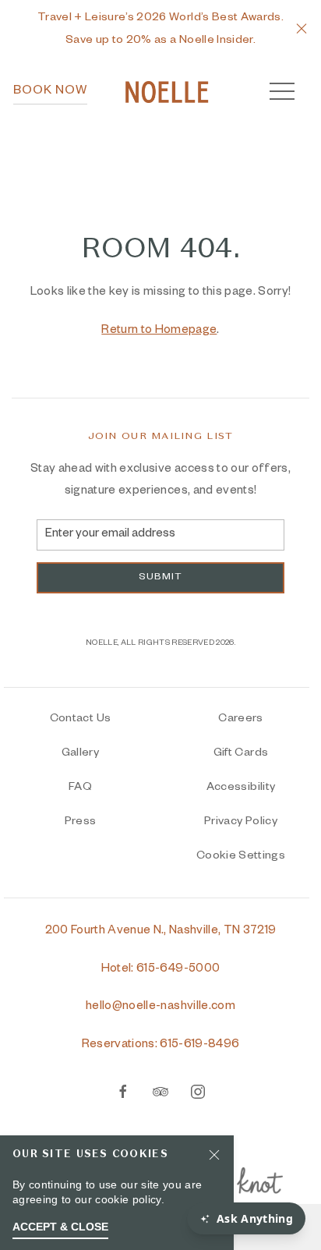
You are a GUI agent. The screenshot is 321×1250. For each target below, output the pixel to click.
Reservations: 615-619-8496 (161, 1045)
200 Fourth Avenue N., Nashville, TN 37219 (161, 931)
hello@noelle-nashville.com (160, 1007)
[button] (301, 30)
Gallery (80, 754)
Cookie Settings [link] (240, 857)
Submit (160, 577)
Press (81, 822)
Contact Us (80, 720)
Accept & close (60, 1226)
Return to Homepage (159, 331)
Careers (240, 720)
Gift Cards (240, 754)
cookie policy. (129, 1199)
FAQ (80, 788)
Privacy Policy (240, 822)
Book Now (50, 92)
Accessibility (240, 788)
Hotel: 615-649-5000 (160, 969)
